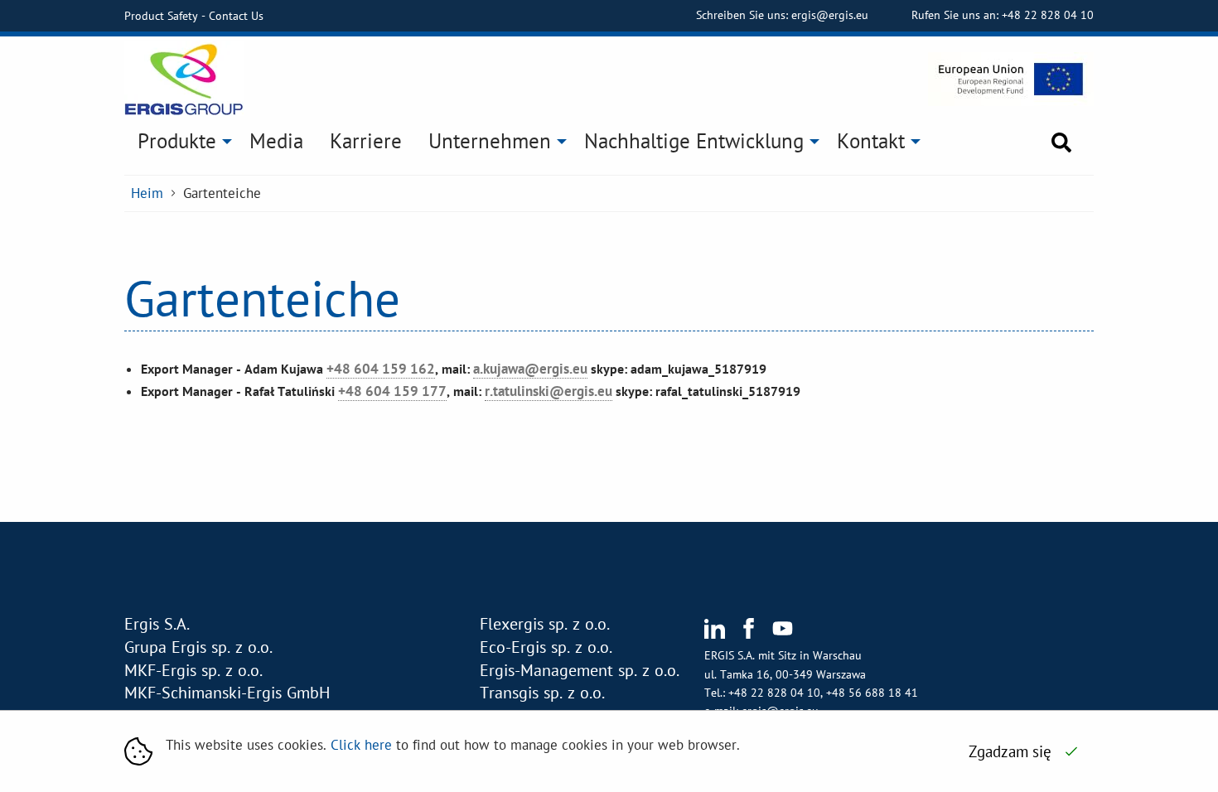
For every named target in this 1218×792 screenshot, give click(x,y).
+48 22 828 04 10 (1048, 14)
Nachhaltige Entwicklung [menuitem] (694, 141)
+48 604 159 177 (392, 391)
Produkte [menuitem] (177, 141)
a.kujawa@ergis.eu (530, 369)
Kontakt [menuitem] (871, 141)
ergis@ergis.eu (831, 14)
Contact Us (236, 15)
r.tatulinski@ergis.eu (548, 391)
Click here (361, 745)
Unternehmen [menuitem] (489, 141)
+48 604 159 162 (380, 369)
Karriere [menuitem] (366, 141)
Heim (147, 193)
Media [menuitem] (276, 141)
